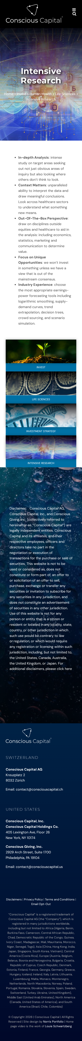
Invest (21, 94)
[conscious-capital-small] (28, 730)
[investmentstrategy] (41, 405)
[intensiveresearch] (41, 437)
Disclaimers (14, 899)
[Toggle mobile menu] (74, 10)
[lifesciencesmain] (41, 373)
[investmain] (41, 341)
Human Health (41, 94)
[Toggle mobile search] (74, 14)
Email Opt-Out (41, 904)
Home (8, 94)
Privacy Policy (33, 899)
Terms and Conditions (60, 899)
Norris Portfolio (53, 1022)
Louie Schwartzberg (58, 1026)
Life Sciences (65, 94)
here (68, 668)
